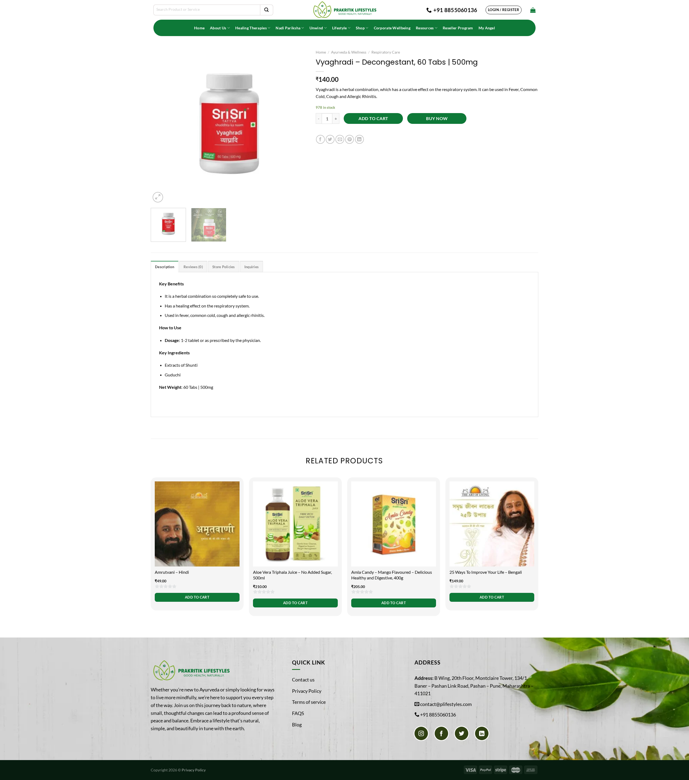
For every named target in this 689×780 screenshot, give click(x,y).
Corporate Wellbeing (392, 28)
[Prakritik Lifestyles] (344, 10)
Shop (360, 28)
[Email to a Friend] (339, 139)
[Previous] (161, 125)
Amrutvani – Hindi (172, 572)
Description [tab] (164, 267)
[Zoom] (158, 197)
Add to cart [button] (197, 597)
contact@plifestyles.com (446, 704)
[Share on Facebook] (320, 139)
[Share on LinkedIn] (359, 139)
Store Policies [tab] (223, 267)
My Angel (487, 28)
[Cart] (533, 10)
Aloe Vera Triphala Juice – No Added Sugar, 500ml (292, 574)
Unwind (316, 28)
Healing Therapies (251, 28)
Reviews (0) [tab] (193, 267)
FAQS (298, 713)
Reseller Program (458, 28)
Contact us (303, 680)
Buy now (437, 118)
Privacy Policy (306, 691)
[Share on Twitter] (330, 139)
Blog (297, 724)
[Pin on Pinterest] (349, 139)
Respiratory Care (385, 52)
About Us (218, 28)
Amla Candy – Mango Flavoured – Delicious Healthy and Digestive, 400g (391, 574)
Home (199, 28)
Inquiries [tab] (251, 267)
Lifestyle (339, 28)
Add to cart (373, 118)
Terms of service (309, 702)
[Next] (298, 125)
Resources (425, 28)
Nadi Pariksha (288, 28)
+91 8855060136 (438, 715)
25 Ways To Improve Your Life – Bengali (485, 572)
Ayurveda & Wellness (348, 52)
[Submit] (266, 10)
